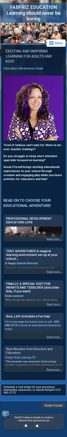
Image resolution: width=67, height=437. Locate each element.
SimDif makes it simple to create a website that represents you (34, 419)
